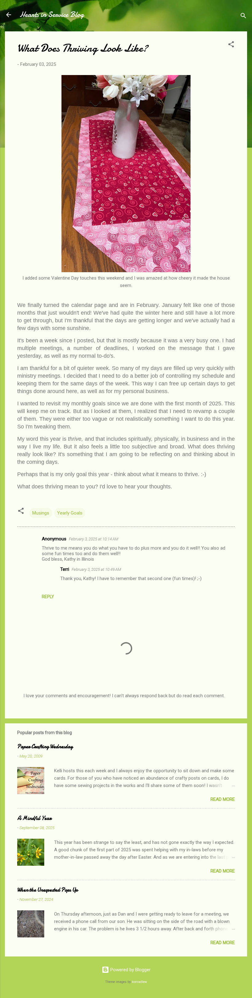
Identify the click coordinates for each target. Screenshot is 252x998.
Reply (48, 596)
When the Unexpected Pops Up (47, 890)
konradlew (139, 982)
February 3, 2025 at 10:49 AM (96, 569)
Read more (223, 799)
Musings (40, 513)
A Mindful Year (34, 818)
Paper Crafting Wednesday (45, 746)
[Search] (243, 16)
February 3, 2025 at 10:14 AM (93, 539)
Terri (64, 569)
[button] (231, 45)
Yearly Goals (69, 513)
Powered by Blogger (130, 969)
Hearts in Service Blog (52, 15)
